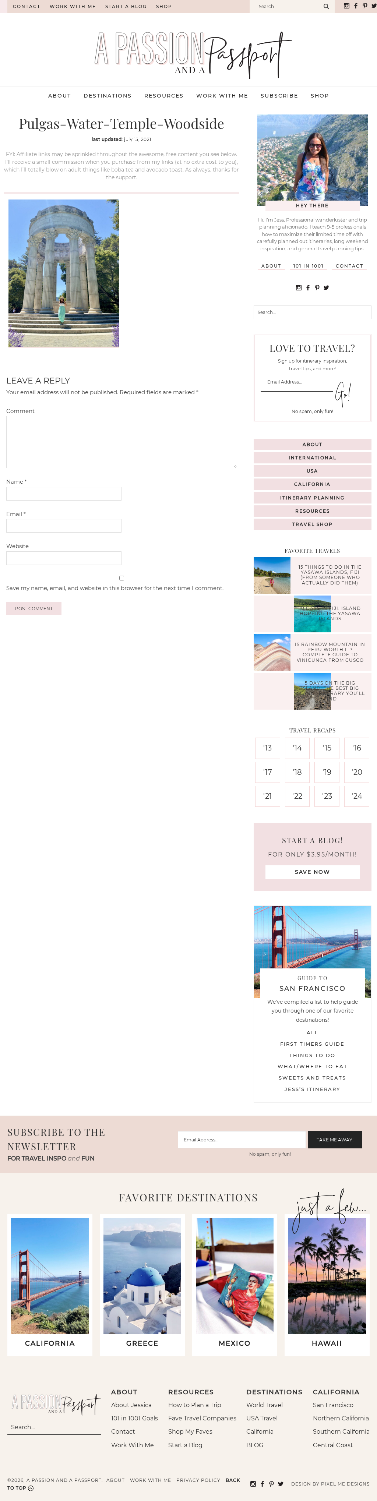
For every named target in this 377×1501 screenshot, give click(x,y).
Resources (312, 511)
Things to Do (312, 1055)
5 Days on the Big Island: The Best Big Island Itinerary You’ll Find (330, 691)
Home (3, 6)
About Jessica (131, 1405)
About (271, 266)
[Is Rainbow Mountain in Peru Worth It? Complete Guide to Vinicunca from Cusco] (274, 653)
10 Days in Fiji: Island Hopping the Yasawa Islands (330, 613)
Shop (164, 6)
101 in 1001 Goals (134, 1418)
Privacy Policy (198, 1480)
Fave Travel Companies (202, 1418)
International (313, 457)
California (312, 484)
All (312, 1032)
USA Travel (262, 1418)
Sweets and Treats (312, 1078)
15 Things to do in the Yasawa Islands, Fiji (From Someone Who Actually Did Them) (330, 575)
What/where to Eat (313, 1066)
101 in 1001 (308, 266)
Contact (26, 6)
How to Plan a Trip (194, 1405)
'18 (297, 772)
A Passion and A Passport (188, 48)
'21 (267, 796)
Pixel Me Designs (345, 1484)
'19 (327, 772)
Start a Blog (126, 6)
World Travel (264, 1405)
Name (16, 481)
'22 (297, 796)
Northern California (341, 1418)
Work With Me (132, 1445)
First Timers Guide (312, 1044)
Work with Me (73, 6)
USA (312, 471)
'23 (327, 796)
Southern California (341, 1431)
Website (17, 546)
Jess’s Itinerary (312, 1089)
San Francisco (333, 1405)
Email (16, 514)
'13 (267, 748)
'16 (356, 748)
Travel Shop (312, 524)
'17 (267, 772)
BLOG (254, 1445)
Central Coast (333, 1445)
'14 (297, 748)
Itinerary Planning (312, 498)
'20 (357, 772)
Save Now (312, 872)
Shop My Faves (190, 1431)
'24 (357, 796)
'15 (327, 748)
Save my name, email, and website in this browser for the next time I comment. (114, 587)
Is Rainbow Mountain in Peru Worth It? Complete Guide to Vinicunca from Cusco (330, 652)
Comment (20, 410)
